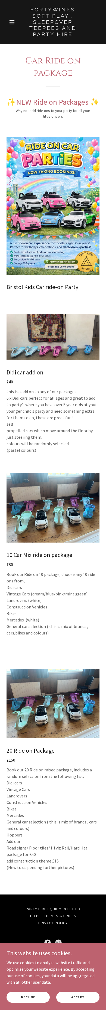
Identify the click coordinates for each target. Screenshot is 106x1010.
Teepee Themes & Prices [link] (53, 915)
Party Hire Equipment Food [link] (53, 908)
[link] (53, 34)
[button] (13, 22)
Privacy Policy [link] (53, 923)
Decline (28, 997)
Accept (77, 997)
